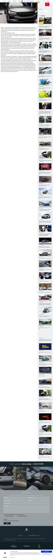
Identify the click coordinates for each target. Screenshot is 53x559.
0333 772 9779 (38, 464)
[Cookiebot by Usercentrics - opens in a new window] (5, 557)
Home (5, 1)
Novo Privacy (32, 538)
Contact (47, 1)
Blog (44, 1)
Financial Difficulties (42, 538)
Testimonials (38, 1)
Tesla (19, 1)
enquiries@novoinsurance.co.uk (34, 535)
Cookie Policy (37, 538)
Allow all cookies (46, 551)
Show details (12, 557)
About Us (9, 1)
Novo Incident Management (29, 1)
